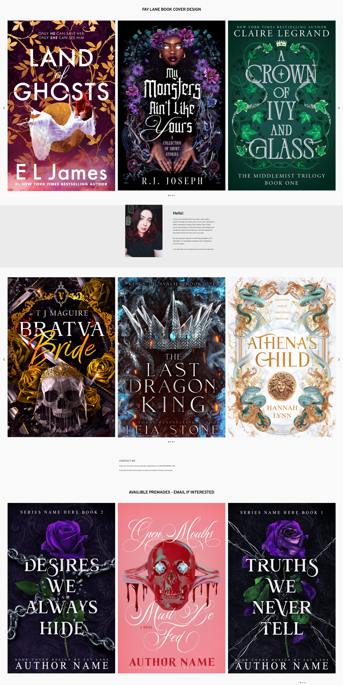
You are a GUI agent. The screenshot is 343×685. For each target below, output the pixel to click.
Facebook (170, 470)
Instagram (154, 470)
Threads (160, 470)
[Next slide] (338, 108)
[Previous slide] (4, 108)
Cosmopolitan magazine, (191, 241)
